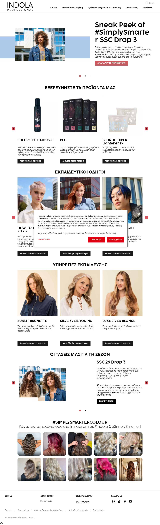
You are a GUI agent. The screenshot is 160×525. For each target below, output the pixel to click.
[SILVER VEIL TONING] (80, 308)
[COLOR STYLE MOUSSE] (38, 129)
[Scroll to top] (1, 524)
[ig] (113, 501)
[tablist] (80, 76)
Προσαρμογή (44, 240)
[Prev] (13, 129)
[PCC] (80, 129)
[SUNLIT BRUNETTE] (38, 308)
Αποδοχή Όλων (115, 240)
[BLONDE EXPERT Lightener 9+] (122, 129)
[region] (81, 228)
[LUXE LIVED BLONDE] (122, 308)
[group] (80, 46)
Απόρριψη (96, 240)
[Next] (146, 129)
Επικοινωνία (46, 501)
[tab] (80, 76)
